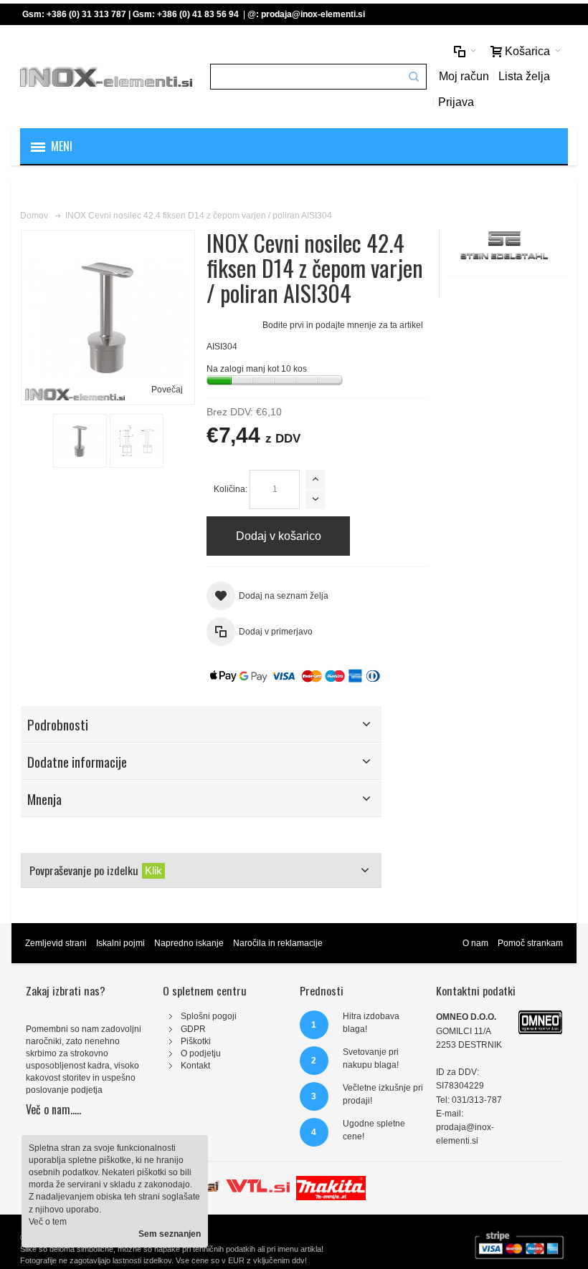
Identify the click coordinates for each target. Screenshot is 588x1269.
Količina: (230, 489)
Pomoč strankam (530, 943)
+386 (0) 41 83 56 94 (198, 14)
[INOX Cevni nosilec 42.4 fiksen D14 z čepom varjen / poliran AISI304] (80, 441)
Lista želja (524, 76)
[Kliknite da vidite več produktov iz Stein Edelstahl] (507, 246)
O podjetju (201, 1053)
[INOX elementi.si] (105, 77)
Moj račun (464, 76)
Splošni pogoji (209, 1016)
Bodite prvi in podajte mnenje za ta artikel (342, 325)
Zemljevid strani (56, 943)
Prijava (456, 102)
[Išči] (414, 76)
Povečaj (167, 390)
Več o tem (48, 1222)
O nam (475, 943)
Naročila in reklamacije (278, 943)
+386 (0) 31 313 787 (86, 14)
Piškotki (196, 1041)
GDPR (193, 1029)
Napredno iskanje (189, 943)
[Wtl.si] (258, 1182)
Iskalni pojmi (120, 943)
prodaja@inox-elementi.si (313, 14)
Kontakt (195, 1066)
